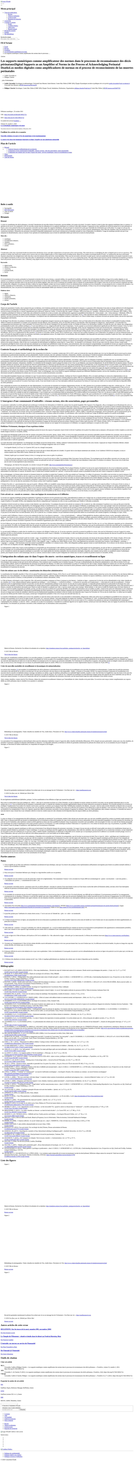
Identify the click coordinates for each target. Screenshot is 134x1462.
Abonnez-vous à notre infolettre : (11, 1408)
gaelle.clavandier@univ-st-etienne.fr (119, 83)
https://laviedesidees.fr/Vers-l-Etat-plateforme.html (88, 1096)
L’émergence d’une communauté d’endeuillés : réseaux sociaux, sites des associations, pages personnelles (38, 150)
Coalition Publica (13, 26)
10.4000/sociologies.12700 (12, 1156)
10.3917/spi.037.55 (9, 1040)
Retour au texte (8, 869)
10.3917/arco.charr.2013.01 (12, 985)
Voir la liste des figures (10, 654)
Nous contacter (8, 1420)
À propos (12, 22)
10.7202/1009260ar (27, 1007)
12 (17, 669)
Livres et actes (12, 17)
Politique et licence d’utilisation (13, 1456)
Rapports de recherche (14, 19)
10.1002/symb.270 (9, 1132)
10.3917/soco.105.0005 (11, 1108)
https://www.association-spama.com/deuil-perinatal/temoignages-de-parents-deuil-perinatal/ (92, 905)
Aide (5, 1415)
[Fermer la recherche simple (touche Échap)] (3, 3)
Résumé (6, 147)
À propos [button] (7, 22)
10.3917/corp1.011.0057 (11, 972)
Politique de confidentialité (12, 1453)
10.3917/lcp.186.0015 (10, 1112)
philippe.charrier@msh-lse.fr (82, 88)
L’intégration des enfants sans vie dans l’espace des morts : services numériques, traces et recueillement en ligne (40, 152)
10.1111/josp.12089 (10, 1061)
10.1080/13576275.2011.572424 (13, 1047)
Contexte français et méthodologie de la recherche (22, 149)
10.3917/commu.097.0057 (12, 1070)
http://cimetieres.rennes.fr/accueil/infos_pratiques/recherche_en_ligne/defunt (68, 648)
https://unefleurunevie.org (83, 790)
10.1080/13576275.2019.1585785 (14, 988)
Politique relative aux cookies (12, 1455)
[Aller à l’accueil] (5, 1)
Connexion (7, 21)
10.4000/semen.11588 (10, 975)
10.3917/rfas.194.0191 (10, 992)
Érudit (10, 24)
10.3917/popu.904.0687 (11, 1012)
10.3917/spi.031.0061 (10, 1035)
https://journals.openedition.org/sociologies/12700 (60, 1155)
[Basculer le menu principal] (1, 5)
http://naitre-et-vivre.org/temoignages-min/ (72, 907)
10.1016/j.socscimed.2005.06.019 (14, 1031)
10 (9, 582)
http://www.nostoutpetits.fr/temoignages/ (60, 465)
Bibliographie (8, 155)
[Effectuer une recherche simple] (1, 3)
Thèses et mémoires (13, 16)
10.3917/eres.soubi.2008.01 (12, 1065)
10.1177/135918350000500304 (13, 1079)
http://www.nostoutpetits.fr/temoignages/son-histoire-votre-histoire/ (40, 905)
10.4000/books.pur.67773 (11, 1129)
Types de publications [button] (10, 12)
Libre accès (11, 27)
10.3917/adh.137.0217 (10, 1025)
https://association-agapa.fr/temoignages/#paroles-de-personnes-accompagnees (27, 907)
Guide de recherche (10, 1419)
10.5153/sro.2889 (9, 1116)
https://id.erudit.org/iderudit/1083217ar (15, 114)
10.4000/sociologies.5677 (11, 1075)
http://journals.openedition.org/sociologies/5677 (18, 1073)
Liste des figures (9, 157)
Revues (10, 14)
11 (108, 662)
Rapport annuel (12, 29)
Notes (6, 154)
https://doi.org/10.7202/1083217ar (14, 117)
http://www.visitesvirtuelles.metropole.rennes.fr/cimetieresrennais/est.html (86, 731)
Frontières (7, 50)
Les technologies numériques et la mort (15, 52)
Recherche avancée (9, 30)
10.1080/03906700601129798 (13, 1146)
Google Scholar (23, 972)
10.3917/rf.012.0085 (10, 1051)
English (6, 32)
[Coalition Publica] (6, 1449)
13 (11, 804)
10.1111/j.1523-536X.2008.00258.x (14, 980)
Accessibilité (8, 1417)
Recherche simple (6, 37)
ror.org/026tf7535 (115, 88)
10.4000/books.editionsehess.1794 (14, 1043)
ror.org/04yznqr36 (31, 85)
